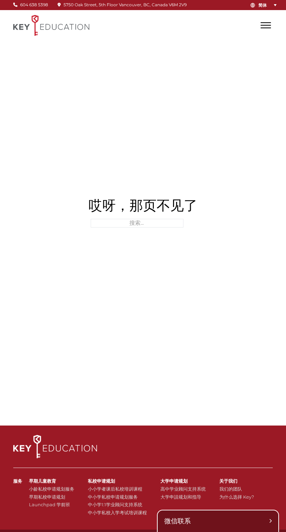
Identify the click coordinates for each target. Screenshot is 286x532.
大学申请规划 (174, 481)
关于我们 (228, 481)
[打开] (266, 25)
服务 (17, 481)
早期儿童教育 (42, 481)
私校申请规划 (101, 481)
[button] (269, 5)
